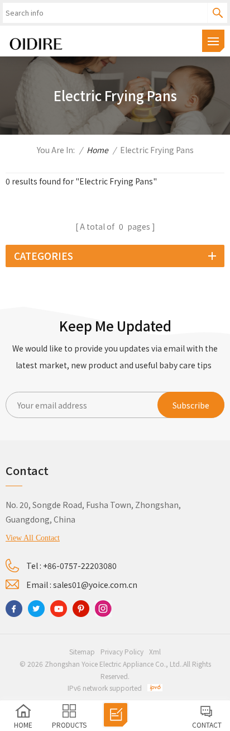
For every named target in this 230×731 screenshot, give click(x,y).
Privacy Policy (121, 651)
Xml (155, 651)
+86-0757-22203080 (80, 565)
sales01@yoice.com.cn (95, 584)
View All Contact (33, 538)
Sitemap (82, 651)
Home (97, 149)
